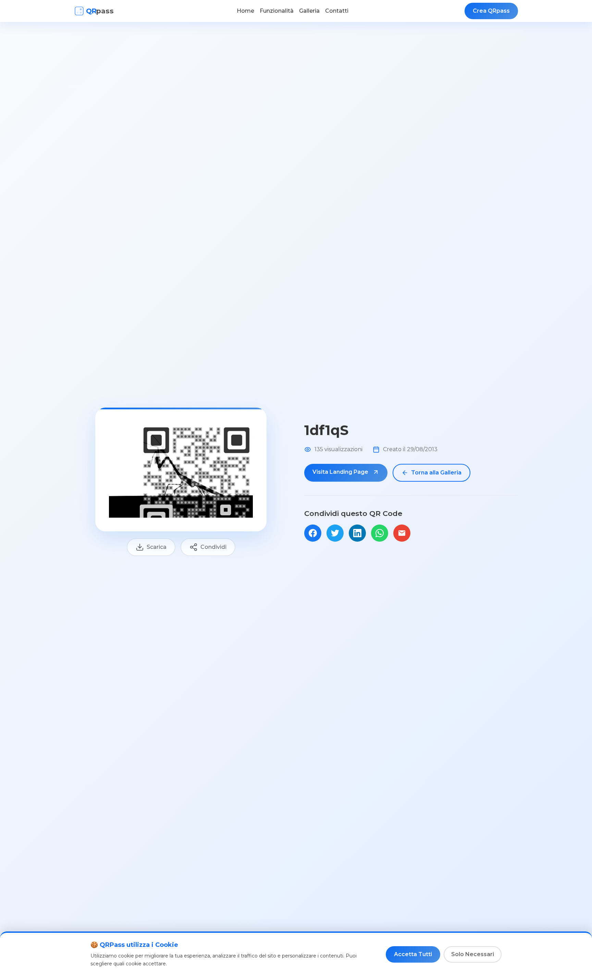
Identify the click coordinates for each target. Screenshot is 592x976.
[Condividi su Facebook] (312, 533)
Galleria (309, 11)
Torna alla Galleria (436, 472)
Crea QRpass (491, 11)
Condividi (213, 547)
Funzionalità (277, 11)
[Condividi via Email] (401, 533)
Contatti (336, 11)
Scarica (156, 547)
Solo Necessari (472, 954)
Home (245, 11)
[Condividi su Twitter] (335, 533)
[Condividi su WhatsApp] (379, 533)
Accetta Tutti (413, 954)
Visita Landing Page (341, 472)
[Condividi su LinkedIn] (357, 533)
